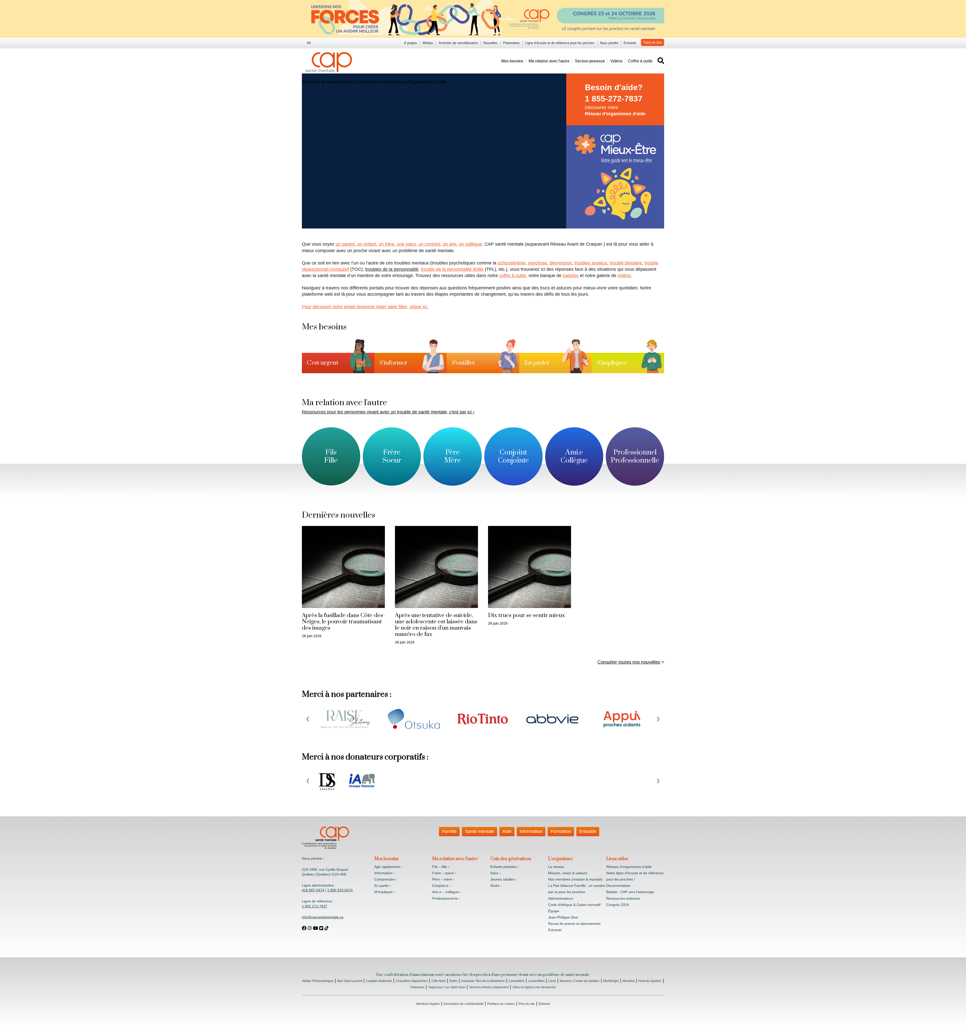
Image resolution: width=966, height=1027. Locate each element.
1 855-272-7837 (613, 98)
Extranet (630, 43)
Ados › (495, 873)
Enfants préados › (504, 867)
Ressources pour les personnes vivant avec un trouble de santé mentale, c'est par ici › (388, 411)
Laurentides (536, 981)
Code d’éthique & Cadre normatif (574, 905)
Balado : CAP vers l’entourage (630, 892)
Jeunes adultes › (503, 879)
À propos (410, 43)
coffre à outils (512, 275)
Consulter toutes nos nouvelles (628, 662)
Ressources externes (623, 898)
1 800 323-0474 (340, 890)
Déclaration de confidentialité (464, 1004)
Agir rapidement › (388, 867)
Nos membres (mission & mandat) (575, 879)
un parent (345, 244)
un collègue (470, 244)
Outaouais (417, 987)
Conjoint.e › (441, 886)
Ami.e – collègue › (446, 892)
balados (571, 275)
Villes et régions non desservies (534, 987)
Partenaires (511, 43)
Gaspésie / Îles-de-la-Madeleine (483, 981)
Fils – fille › (440, 867)
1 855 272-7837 (314, 906)
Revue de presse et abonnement (574, 924)
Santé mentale (479, 831)
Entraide (587, 831)
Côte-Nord (438, 981)
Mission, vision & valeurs (567, 873)
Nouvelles (490, 43)
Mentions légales (428, 1004)
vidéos (624, 275)
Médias (428, 43)
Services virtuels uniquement (489, 987)
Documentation (618, 886)
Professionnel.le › (446, 898)
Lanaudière (517, 981)
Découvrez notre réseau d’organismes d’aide (401, 82)
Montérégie (611, 981)
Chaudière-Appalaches (412, 981)
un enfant (366, 244)
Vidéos (616, 61)
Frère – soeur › (444, 873)
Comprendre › (385, 879)
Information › (384, 873)
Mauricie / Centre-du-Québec (579, 981)
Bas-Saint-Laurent (349, 981)
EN (309, 42)
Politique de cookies (501, 1004)
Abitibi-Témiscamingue (318, 981)
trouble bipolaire (626, 262)
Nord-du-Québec (650, 981)
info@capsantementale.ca (322, 917)
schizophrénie (512, 262)
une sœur (406, 244)
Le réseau (556, 867)
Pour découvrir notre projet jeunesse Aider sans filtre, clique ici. (365, 306)
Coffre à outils (640, 61)
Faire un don (652, 42)
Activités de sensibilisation (458, 43)
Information (531, 831)
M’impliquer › (384, 892)
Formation (561, 831)
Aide (506, 831)
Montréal (629, 981)
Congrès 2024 (617, 905)
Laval (552, 981)
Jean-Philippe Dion (563, 917)
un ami (449, 244)
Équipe (553, 911)
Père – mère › (443, 879)
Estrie (453, 981)
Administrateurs (560, 898)
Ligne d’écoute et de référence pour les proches (559, 43)
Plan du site (527, 1004)
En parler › (382, 886)
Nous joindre (609, 43)
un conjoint (429, 244)
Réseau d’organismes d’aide (629, 867)
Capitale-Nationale (379, 981)
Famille (449, 831)
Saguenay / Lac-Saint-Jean (446, 987)
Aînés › (496, 886)
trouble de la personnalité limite (452, 269)
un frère (386, 244)
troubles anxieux (590, 262)
